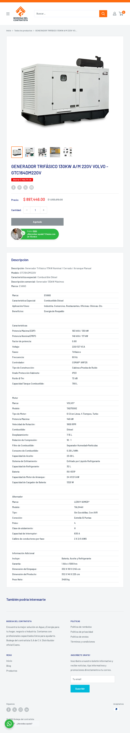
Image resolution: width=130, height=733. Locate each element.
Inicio (8, 30)
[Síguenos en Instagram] (20, 709)
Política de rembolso (81, 626)
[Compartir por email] (31, 187)
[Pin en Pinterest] (19, 187)
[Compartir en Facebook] (13, 187)
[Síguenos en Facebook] (8, 709)
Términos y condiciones (83, 641)
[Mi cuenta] (114, 13)
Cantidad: (16, 210)
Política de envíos (79, 636)
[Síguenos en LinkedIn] (26, 709)
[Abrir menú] (8, 14)
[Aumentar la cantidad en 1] (43, 210)
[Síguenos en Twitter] (14, 709)
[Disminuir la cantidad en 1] (26, 210)
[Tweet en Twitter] (25, 187)
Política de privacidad (82, 631)
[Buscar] (103, 13)
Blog (8, 665)
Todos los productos (23, 30)
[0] (121, 14)
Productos (11, 670)
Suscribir (80, 688)
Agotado (37, 221)
